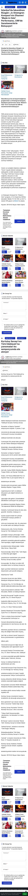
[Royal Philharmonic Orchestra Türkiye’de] (7, 72)
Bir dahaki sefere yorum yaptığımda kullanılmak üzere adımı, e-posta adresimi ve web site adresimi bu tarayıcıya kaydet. (14, 327)
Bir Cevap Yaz (7, 293)
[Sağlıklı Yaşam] (11, 2)
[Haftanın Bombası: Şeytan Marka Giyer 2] (7, 279)
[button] (23, 2)
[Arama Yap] (20, 2)
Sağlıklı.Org (8, 31)
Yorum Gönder (7, 332)
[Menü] (2, 2)
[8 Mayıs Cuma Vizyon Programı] (20, 262)
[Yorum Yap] (2, 44)
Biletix (16, 201)
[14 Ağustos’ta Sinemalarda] (21, 72)
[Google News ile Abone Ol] (6, 41)
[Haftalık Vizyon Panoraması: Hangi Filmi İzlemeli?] (7, 88)
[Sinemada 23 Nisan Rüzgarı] (20, 279)
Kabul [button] (25, 894)
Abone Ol (19, 221)
